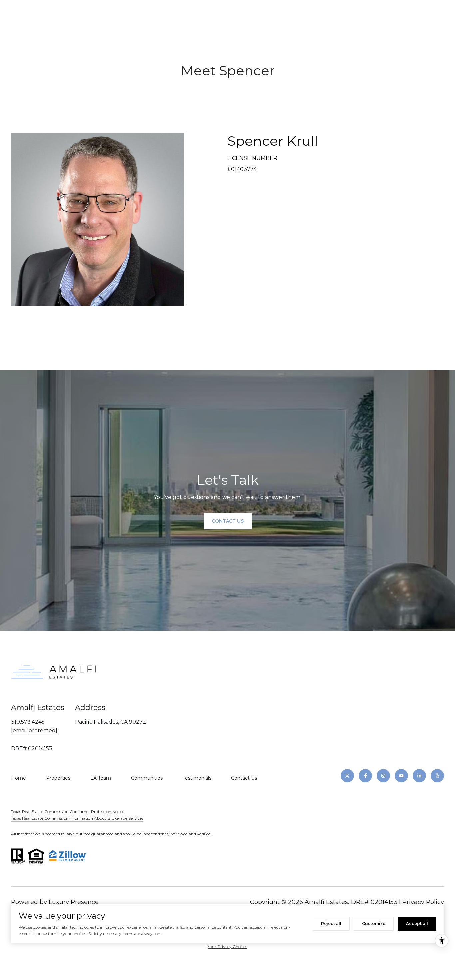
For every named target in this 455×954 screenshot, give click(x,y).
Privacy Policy (423, 902)
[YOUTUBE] (401, 775)
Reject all (331, 923)
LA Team (100, 778)
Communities (147, 778)
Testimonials (197, 778)
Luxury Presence (74, 902)
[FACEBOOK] (365, 775)
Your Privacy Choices (227, 946)
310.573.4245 (28, 722)
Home (18, 778)
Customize (373, 923)
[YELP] (437, 775)
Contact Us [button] (228, 521)
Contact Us (244, 778)
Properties (58, 778)
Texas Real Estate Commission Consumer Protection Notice (67, 811)
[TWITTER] (347, 775)
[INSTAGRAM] (383, 775)
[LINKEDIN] (419, 775)
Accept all (417, 923)
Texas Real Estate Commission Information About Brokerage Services (77, 818)
